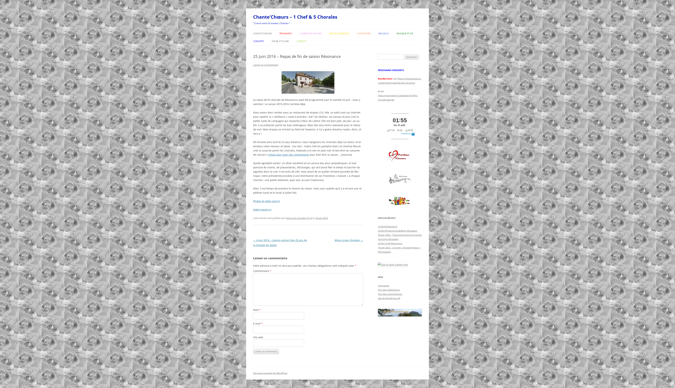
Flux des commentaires (390, 294)
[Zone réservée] (400, 179)
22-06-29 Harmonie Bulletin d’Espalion (397, 230)
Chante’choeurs (262, 33)
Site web (258, 337)
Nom (257, 309)
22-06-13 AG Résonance (390, 243)
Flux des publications (389, 289)
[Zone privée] (400, 156)
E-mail (258, 323)
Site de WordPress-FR (389, 298)
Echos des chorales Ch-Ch (299, 218)
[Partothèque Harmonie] (400, 201)
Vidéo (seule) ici (262, 209)
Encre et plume (280, 41)
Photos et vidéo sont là (266, 201)
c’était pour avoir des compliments (288, 154)
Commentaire (262, 271)
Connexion (383, 285)
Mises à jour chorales (349, 240)
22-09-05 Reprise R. (387, 226)
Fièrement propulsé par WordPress (270, 373)
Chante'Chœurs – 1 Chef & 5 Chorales (295, 17)
